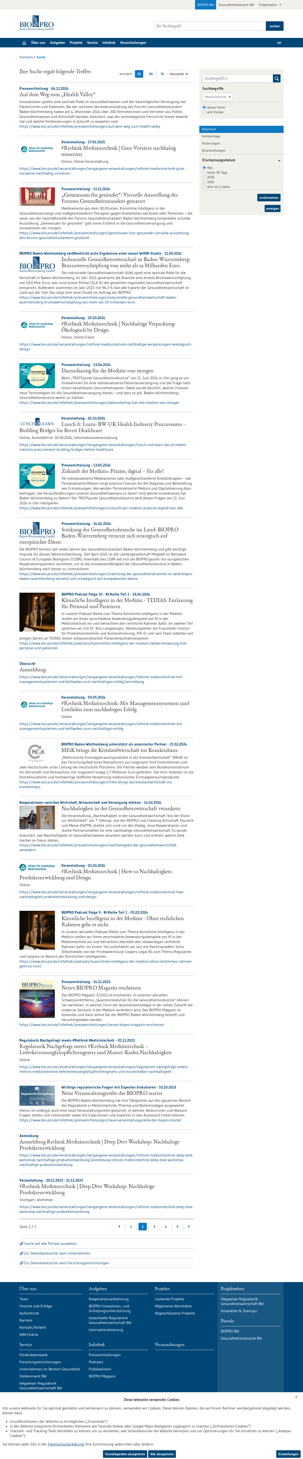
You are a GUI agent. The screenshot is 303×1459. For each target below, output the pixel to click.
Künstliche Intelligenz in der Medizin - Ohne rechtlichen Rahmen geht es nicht (123, 922)
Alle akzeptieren (162, 1454)
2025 (210, 182)
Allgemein (209, 129)
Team (23, 1298)
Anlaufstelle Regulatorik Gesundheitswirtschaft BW (110, 1320)
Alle (210, 168)
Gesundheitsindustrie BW (236, 5)
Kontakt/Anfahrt (32, 1327)
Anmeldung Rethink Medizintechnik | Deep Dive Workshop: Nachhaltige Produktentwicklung (99, 1145)
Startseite (26, 57)
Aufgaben (57, 42)
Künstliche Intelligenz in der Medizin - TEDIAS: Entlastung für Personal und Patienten (127, 604)
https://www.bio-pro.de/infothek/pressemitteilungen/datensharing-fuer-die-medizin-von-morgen (99, 402)
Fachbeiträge (211, 136)
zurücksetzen (268, 197)
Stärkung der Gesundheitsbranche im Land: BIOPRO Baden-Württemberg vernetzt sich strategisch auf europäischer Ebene (98, 536)
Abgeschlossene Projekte (175, 1313)
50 (152, 75)
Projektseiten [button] (268, 5)
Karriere (25, 1320)
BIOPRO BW (205, 5)
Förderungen (211, 143)
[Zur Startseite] (37, 23)
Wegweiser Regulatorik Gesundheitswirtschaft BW (40, 1385)
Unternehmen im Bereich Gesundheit (49, 1369)
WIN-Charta (28, 1334)
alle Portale (215, 112)
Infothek (109, 42)
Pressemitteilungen (105, 1354)
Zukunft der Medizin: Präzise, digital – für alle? (113, 471)
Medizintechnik (215, 97)
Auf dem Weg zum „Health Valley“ (57, 95)
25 (140, 75)
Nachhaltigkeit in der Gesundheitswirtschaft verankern (121, 809)
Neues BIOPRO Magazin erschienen (101, 988)
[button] (278, 160)
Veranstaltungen (133, 42)
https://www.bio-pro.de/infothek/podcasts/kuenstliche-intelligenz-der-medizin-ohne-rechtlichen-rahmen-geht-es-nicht (106, 963)
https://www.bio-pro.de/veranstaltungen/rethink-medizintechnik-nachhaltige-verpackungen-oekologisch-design (105, 346)
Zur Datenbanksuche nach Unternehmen (57, 1253)
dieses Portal (216, 107)
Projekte (76, 42)
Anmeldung (32, 670)
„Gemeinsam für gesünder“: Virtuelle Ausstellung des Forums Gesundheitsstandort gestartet (120, 198)
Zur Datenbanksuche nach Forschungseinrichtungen (66, 1262)
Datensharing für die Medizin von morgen (108, 371)
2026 (210, 177)
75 (163, 75)
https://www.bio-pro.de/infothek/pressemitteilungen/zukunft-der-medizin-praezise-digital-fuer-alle (101, 508)
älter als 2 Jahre (218, 187)
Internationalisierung (106, 1329)
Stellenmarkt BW (33, 1376)
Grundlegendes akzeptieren (125, 1454)
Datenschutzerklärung (66, 1444)
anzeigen (272, 208)
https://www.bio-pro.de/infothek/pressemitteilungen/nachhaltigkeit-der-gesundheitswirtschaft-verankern (98, 847)
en (279, 42)
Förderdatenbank (33, 1354)
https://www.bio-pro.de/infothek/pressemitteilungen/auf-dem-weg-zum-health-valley (89, 126)
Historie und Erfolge (35, 1306)
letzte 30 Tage (217, 172)
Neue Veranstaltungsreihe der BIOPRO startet (112, 1094)
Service (92, 42)
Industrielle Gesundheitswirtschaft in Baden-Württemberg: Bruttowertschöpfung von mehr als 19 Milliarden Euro (126, 263)
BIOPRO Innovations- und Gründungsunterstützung (110, 1308)
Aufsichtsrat (29, 1313)
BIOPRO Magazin (102, 1376)
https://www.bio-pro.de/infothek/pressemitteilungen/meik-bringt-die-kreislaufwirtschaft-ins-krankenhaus (96, 784)
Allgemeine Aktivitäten (173, 1306)
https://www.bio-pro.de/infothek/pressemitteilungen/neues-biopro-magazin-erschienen (91, 1024)
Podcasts (96, 1362)
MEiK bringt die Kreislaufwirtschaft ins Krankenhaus (119, 751)
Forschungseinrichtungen (40, 1362)
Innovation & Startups (239, 1310)
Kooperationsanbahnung (109, 1298)
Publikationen (100, 1369)
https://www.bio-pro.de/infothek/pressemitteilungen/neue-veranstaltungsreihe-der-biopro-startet (100, 1120)
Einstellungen (288, 1454)
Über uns (38, 42)
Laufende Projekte (169, 1298)
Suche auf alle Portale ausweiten (50, 1243)
